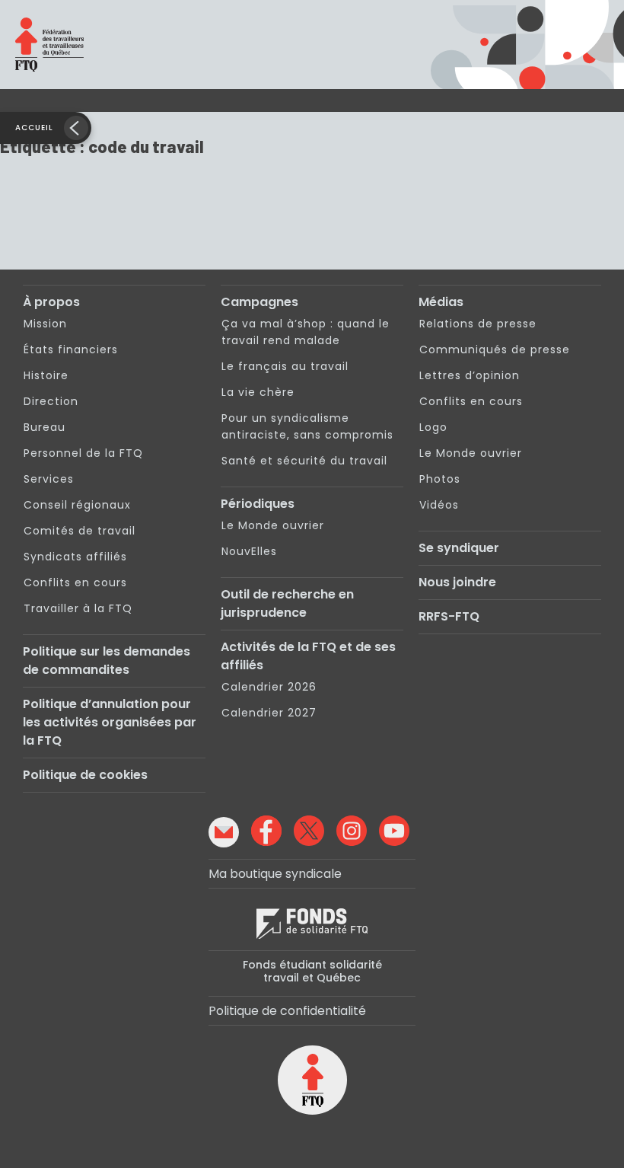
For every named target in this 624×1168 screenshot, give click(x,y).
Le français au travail (285, 366)
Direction (51, 401)
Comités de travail (79, 530)
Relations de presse (477, 323)
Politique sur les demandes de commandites (106, 660)
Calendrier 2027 (269, 712)
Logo (433, 427)
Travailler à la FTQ (78, 608)
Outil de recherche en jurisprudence (287, 603)
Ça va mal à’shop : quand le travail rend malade (305, 332)
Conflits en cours (75, 582)
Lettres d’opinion (469, 375)
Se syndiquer (459, 548)
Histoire (46, 375)
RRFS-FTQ (449, 616)
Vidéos (439, 504)
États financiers (71, 349)
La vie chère (257, 392)
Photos (439, 479)
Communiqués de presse (494, 349)
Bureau (44, 427)
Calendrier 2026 (269, 686)
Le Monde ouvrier (272, 525)
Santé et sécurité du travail (304, 460)
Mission (45, 323)
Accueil (34, 127)
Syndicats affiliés (75, 556)
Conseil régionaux (77, 504)
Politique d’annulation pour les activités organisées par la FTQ (109, 722)
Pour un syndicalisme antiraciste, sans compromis (307, 426)
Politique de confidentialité (287, 1011)
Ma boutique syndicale (275, 873)
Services (49, 479)
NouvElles (249, 551)
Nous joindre (457, 582)
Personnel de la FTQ (83, 453)
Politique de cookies (85, 774)
